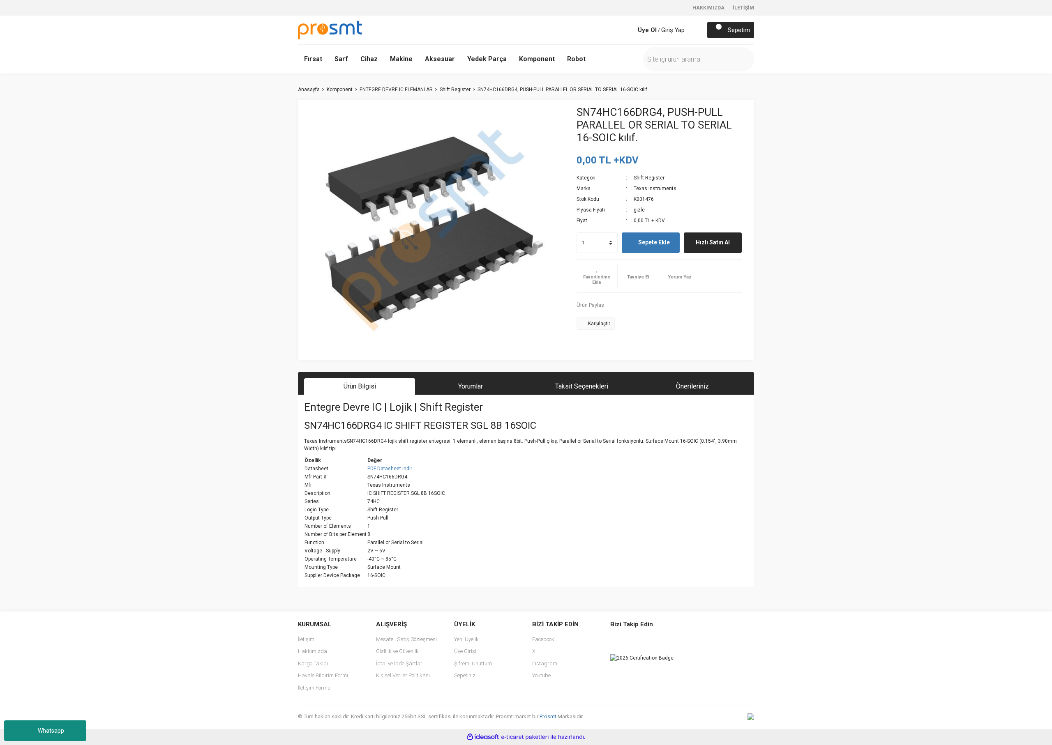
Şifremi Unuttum (473, 663)
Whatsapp (51, 730)
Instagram (544, 663)
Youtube (541, 675)
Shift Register (649, 178)
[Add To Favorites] (597, 276)
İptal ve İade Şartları (400, 663)
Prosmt (549, 716)
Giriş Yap (673, 30)
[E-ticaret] (525, 737)
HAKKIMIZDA (708, 8)
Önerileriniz (692, 386)
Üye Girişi (465, 651)
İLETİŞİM (743, 8)
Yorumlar (470, 386)
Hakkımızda (312, 651)
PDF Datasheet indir (389, 468)
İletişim (306, 639)
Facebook (543, 639)
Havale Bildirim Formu (324, 675)
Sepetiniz (464, 675)
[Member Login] (629, 30)
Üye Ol (647, 30)
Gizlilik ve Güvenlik (397, 651)
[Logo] (330, 29)
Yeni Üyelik (466, 639)
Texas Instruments (655, 188)
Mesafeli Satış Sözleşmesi (406, 639)
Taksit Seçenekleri (581, 386)
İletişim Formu (314, 688)
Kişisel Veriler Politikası (403, 675)
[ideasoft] (482, 737)
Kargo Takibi (313, 663)
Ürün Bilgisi (360, 386)
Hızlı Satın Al (713, 242)
